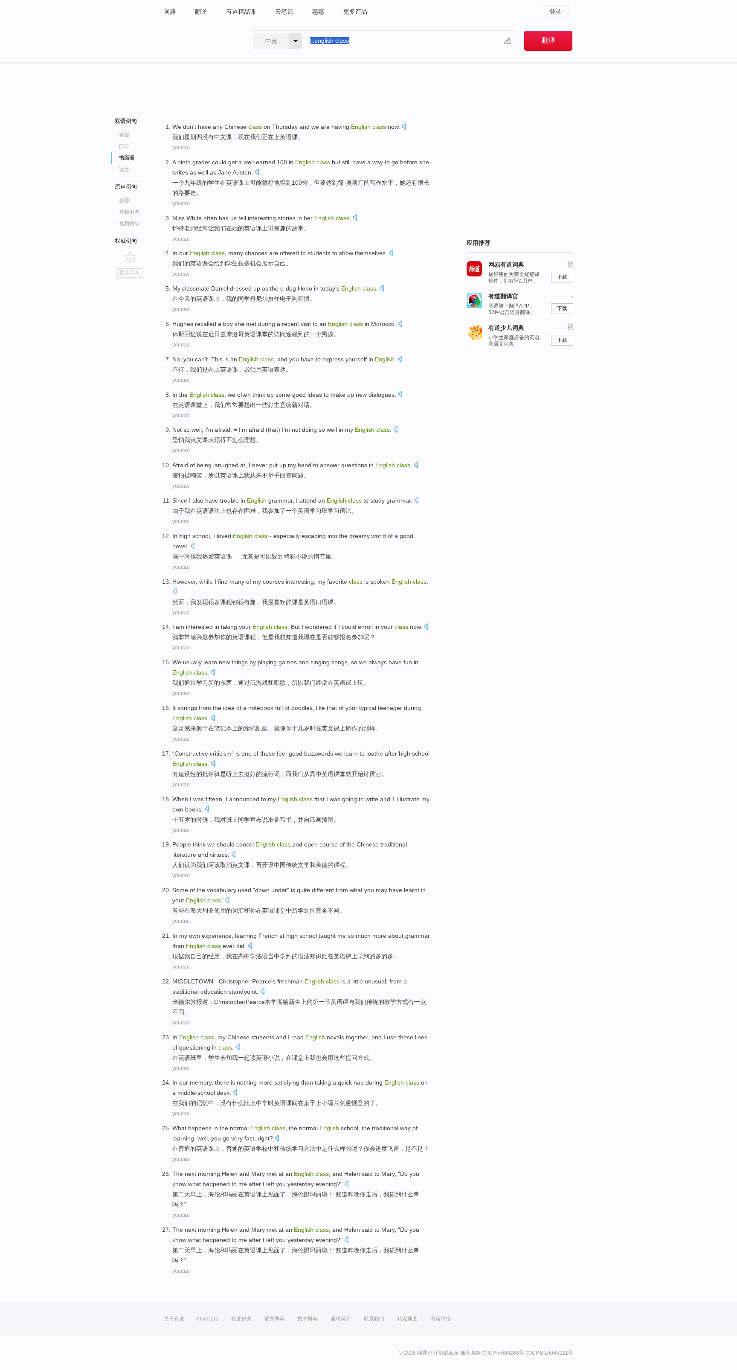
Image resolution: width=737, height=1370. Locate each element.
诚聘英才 (341, 1319)
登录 (555, 11)
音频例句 (129, 212)
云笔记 (284, 11)
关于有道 (174, 1319)
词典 (170, 11)
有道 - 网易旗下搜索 (199, 41)
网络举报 (440, 1319)
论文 (124, 169)
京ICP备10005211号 (549, 1353)
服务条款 (471, 1353)
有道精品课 (241, 11)
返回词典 (129, 273)
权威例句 (126, 241)
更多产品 (355, 11)
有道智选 (241, 1319)
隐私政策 (449, 1353)
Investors (207, 1319)
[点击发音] (404, 127)
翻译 (201, 11)
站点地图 (407, 1319)
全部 (124, 135)
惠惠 (318, 11)
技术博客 (307, 1319)
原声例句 (126, 186)
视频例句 (129, 224)
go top (130, 256)
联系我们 (374, 1319)
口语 (124, 146)
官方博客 (274, 1319)
